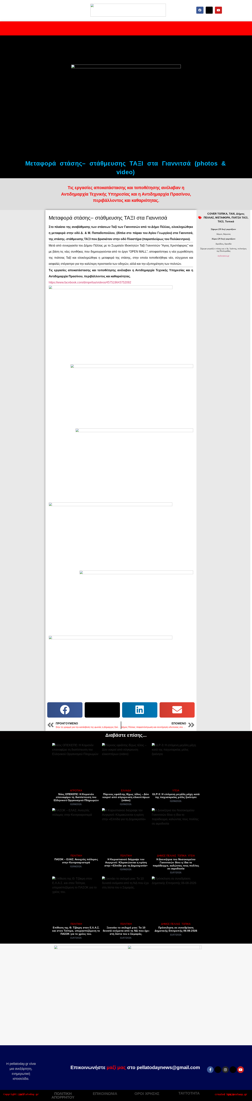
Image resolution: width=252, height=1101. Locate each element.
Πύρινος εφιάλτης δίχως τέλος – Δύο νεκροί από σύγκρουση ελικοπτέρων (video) (126, 797)
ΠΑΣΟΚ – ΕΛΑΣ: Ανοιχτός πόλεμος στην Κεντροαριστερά (76, 861)
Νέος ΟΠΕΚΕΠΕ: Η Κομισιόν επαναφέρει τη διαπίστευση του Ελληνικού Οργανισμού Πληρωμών (76, 797)
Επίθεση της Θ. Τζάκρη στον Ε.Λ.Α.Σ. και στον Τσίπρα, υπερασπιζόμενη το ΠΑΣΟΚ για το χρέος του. (76, 930)
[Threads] (233, 1069)
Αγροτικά (76, 790)
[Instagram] (225, 1069)
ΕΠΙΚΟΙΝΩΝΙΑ (105, 1094)
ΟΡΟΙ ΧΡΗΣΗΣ (146, 1094)
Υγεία (175, 790)
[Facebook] (199, 10)
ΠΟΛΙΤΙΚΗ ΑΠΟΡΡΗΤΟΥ (62, 1095)
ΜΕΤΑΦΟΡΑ (222, 217)
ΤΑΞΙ (220, 221)
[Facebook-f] (210, 1069)
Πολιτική (76, 855)
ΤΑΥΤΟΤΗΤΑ (189, 1093)
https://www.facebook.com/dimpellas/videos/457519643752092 (90, 282)
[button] (64, 710)
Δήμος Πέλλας (166, 855)
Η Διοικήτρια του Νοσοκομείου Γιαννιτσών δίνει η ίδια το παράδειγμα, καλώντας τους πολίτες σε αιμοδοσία (176, 864)
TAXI (232, 213)
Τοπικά (229, 221)
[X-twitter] (209, 10)
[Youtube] (218, 10)
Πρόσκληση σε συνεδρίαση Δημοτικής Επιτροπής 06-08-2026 (176, 929)
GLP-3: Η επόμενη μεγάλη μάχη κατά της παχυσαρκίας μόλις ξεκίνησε (176, 796)
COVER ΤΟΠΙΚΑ (217, 213)
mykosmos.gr (223, 256)
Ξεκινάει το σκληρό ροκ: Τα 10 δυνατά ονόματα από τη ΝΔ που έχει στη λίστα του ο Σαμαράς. (126, 930)
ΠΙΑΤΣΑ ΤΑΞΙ (239, 217)
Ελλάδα (126, 790)
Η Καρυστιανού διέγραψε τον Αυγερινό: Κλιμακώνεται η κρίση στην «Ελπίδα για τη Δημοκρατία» (126, 862)
